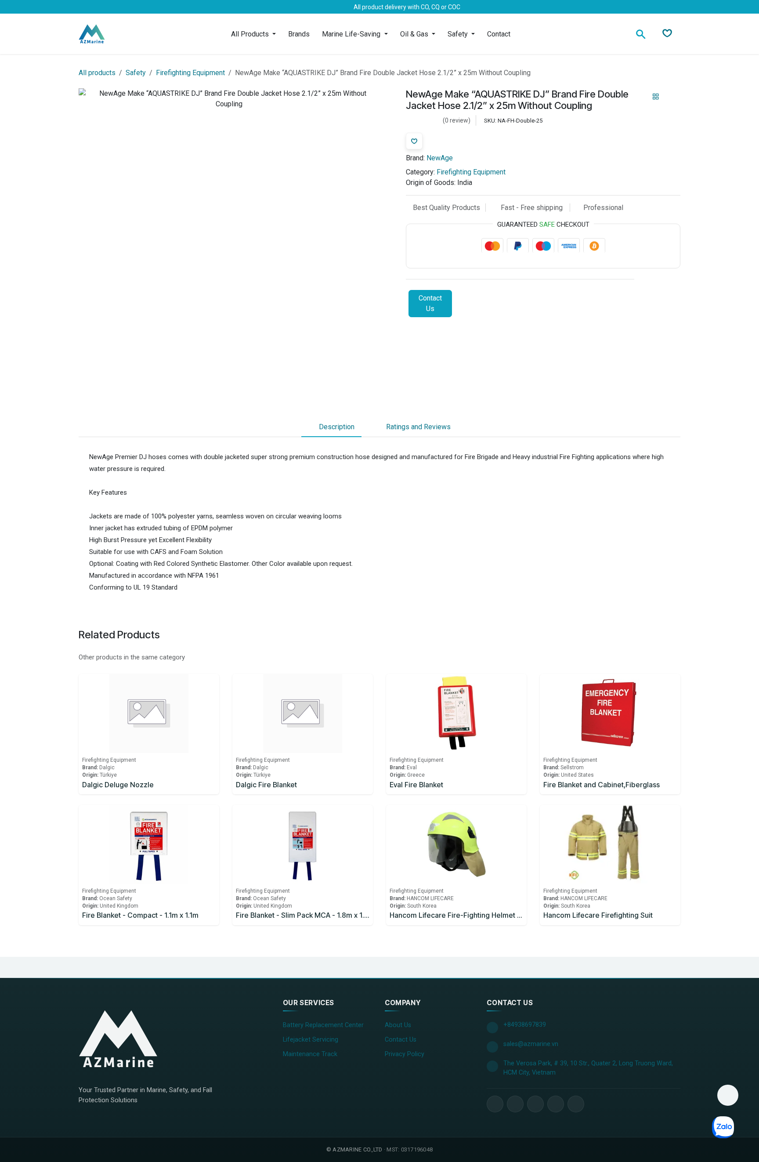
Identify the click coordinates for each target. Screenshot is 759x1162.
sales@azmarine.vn (530, 1044)
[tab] (331, 427)
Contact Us (430, 303)
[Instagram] (127, 7)
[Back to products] (656, 97)
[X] (99, 7)
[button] (727, 1095)
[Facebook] (85, 7)
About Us (398, 1025)
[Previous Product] (640, 96)
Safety (136, 73)
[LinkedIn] (113, 7)
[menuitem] (253, 34)
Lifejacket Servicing (310, 1039)
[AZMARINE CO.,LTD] (118, 1038)
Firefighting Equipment (190, 73)
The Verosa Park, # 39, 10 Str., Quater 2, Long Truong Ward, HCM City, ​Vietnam (588, 1068)
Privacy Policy (404, 1054)
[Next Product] (670, 96)
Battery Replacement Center (323, 1025)
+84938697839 (524, 1024)
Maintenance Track (310, 1054)
